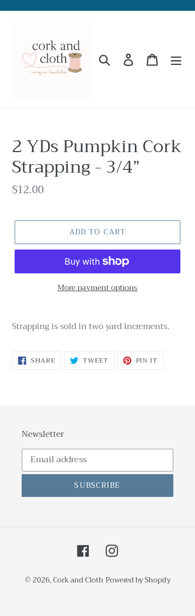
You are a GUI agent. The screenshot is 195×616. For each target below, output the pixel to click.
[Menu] (176, 59)
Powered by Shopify (138, 580)
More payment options (97, 287)
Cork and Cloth (78, 580)
